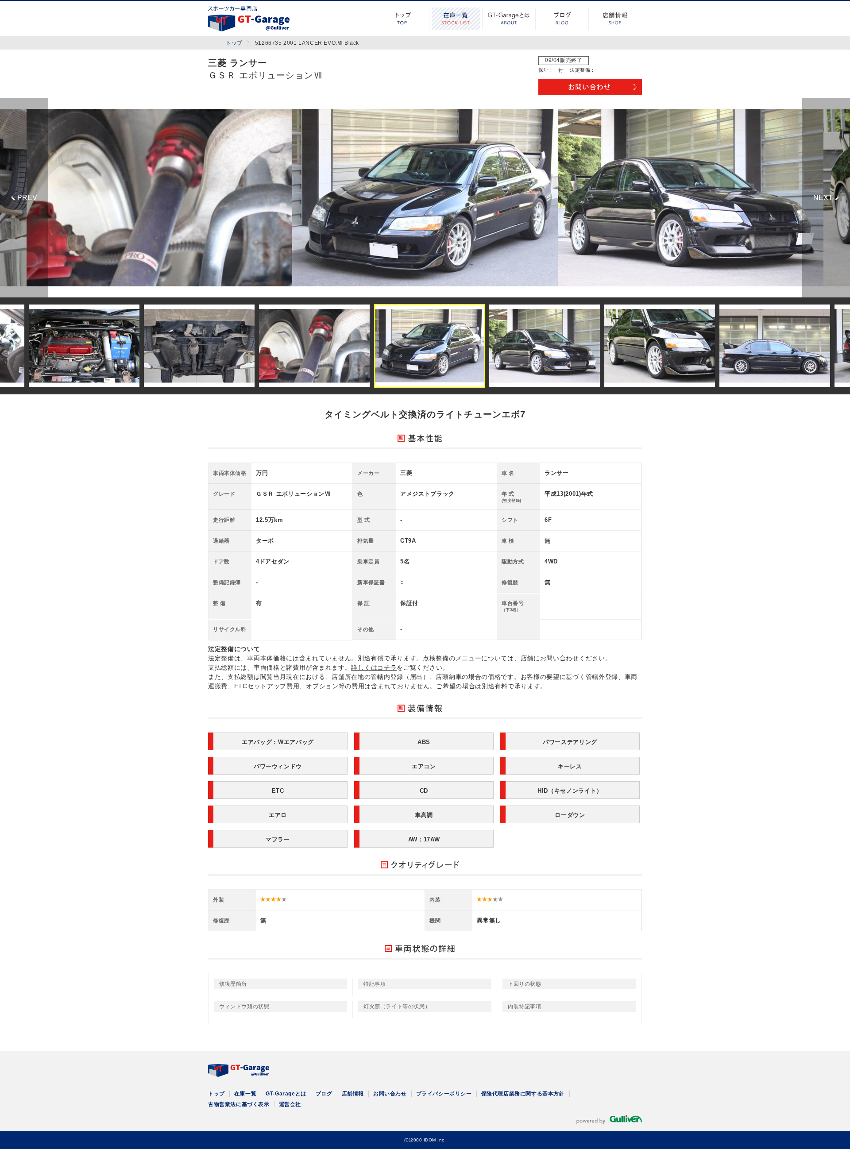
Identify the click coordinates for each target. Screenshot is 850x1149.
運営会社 (290, 1104)
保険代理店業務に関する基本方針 (523, 1094)
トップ (402, 19)
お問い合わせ (390, 1094)
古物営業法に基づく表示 (239, 1104)
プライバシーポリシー (444, 1094)
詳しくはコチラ (374, 667)
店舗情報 (615, 19)
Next (826, 197)
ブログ (562, 19)
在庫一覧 (456, 19)
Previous (24, 197)
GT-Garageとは (509, 19)
